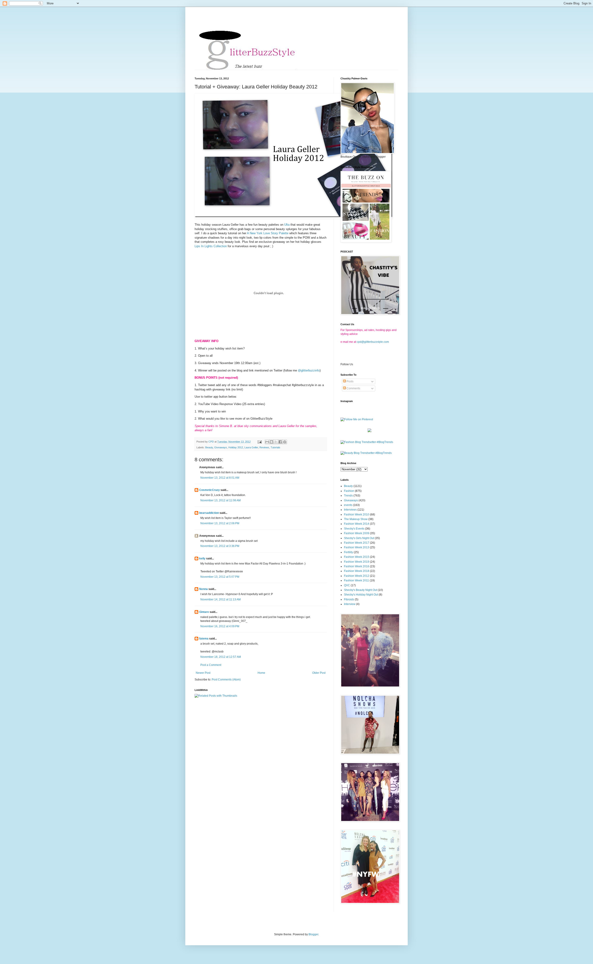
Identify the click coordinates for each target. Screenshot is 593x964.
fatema (203, 638)
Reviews (264, 447)
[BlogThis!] (271, 442)
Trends (348, 495)
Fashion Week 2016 (356, 566)
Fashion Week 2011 (356, 580)
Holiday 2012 (235, 447)
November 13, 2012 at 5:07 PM (219, 576)
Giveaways (220, 447)
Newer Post (203, 672)
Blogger (313, 934)
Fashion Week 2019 (356, 561)
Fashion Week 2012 (356, 575)
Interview (349, 604)
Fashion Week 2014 (356, 523)
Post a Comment (210, 665)
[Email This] (267, 442)
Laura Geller (251, 447)
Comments (353, 388)
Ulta (287, 224)
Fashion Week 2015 (356, 556)
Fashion (349, 491)
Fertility (348, 552)
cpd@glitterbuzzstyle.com (373, 341)
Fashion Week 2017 (356, 542)
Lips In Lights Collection (211, 246)
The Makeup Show (356, 519)
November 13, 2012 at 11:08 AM (220, 500)
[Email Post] (259, 441)
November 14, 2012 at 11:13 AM (220, 599)
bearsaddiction (209, 513)
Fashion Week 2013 (356, 547)
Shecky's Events (354, 528)
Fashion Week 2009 (356, 533)
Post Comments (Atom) (226, 679)
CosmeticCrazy (209, 490)
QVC (347, 585)
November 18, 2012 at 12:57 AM (220, 656)
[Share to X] (276, 442)
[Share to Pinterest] (284, 442)
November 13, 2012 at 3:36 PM (219, 546)
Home (261, 672)
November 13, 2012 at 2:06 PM (219, 523)
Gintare (204, 612)
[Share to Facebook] (280, 442)
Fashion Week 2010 (356, 514)
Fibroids (349, 599)
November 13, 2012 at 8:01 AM (219, 477)
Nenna (203, 589)
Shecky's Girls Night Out (359, 538)
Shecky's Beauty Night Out (360, 590)
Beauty (209, 447)
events (348, 505)
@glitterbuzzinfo (309, 370)
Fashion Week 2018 (356, 571)
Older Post (318, 672)
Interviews (350, 509)
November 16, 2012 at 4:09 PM (219, 626)
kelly (202, 558)
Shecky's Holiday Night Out (361, 594)
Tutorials (275, 447)
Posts (349, 381)
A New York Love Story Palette (267, 233)
